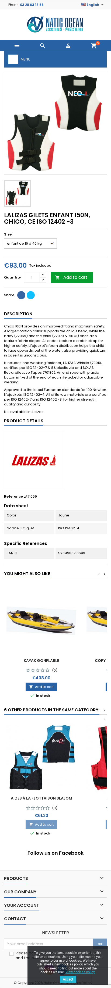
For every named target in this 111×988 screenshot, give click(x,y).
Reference (13, 496)
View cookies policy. (80, 972)
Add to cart (71, 277)
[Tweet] (31, 295)
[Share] (21, 295)
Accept (68, 979)
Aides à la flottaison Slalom (41, 798)
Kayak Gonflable (41, 660)
